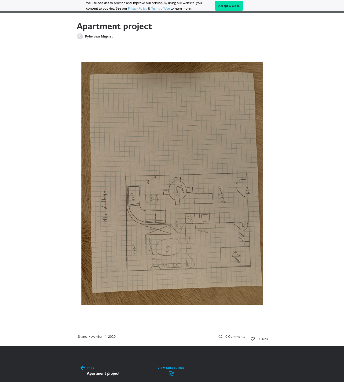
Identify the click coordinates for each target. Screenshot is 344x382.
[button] (220, 336)
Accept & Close (229, 5)
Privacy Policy (137, 8)
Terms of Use (160, 8)
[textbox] (172, 181)
